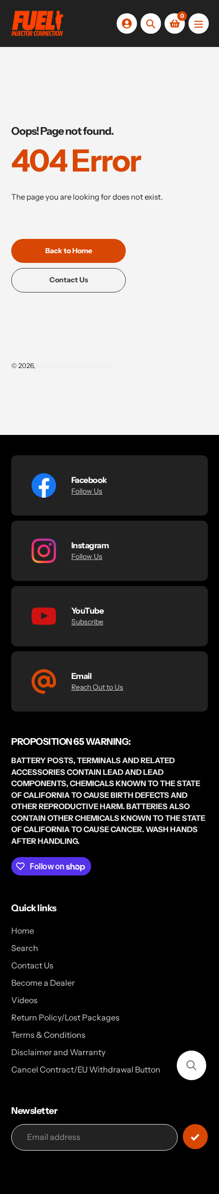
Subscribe (87, 621)
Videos (24, 1000)
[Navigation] (198, 23)
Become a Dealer (43, 983)
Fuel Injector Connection (75, 365)
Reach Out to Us (97, 687)
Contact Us (32, 965)
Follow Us (86, 491)
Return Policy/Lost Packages (65, 1017)
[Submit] (195, 1136)
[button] (191, 1065)
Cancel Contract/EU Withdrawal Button (85, 1069)
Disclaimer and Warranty (58, 1052)
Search (24, 948)
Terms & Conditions (48, 1035)
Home (22, 930)
